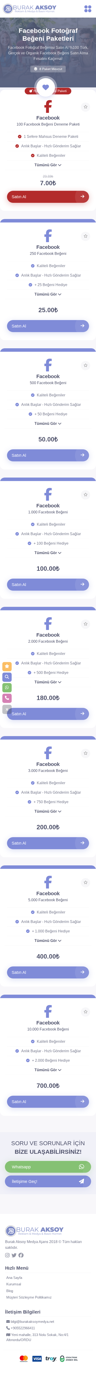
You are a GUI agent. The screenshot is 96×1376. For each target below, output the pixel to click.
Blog (9, 1291)
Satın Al (19, 196)
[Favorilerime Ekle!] (85, 107)
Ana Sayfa (14, 1278)
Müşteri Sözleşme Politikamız (29, 1297)
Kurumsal (13, 1284)
